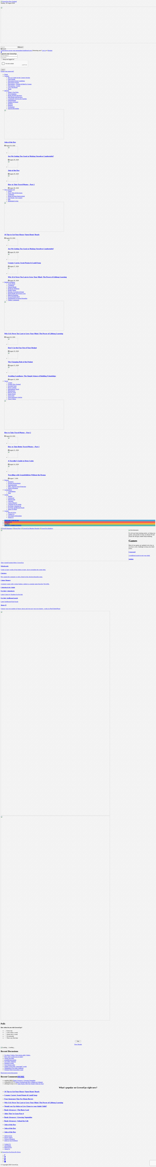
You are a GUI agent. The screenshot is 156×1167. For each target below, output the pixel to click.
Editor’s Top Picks (13, 92)
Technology (11, 107)
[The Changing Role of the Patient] (13, 358)
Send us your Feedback (11, 1140)
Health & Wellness (9, 282)
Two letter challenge (10, 1061)
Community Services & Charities (17, 99)
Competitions (8, 490)
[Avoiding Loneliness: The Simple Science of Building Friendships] (13, 372)
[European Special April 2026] (65, 560)
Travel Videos (12, 399)
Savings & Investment (14, 483)
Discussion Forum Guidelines (16, 81)
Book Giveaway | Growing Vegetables (24, 1080)
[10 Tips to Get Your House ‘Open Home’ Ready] (34, 231)
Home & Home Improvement (16, 196)
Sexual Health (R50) (14, 297)
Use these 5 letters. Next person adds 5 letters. (17, 1055)
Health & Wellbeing (13, 288)
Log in (44, 50)
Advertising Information (15, 516)
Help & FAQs (12, 512)
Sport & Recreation (13, 108)
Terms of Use (8, 1135)
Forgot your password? (7, 71)
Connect (6, 76)
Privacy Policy (8, 1137)
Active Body (11, 284)
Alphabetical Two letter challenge (13, 1068)
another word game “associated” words (15, 1066)
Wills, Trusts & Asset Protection (17, 486)
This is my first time (12, 1038)
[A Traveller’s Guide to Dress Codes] (13, 457)
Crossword (11, 498)
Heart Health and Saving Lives (17, 293)
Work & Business (13, 488)
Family (10, 191)
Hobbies (10, 103)
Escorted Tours (12, 386)
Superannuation (12, 485)
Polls (9, 493)
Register (50, 50)
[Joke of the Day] (34, 138)
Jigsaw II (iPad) (12, 509)
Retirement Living (13, 201)
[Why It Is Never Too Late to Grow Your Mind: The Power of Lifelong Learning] (13, 273)
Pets (9, 199)
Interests (6, 90)
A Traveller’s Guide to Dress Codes (21, 461)
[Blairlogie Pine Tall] (55, 815)
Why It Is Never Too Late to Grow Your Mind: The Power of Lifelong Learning (37, 277)
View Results (78, 1044)
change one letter (9, 1058)
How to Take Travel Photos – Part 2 (21, 184)
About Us (11, 517)
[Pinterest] (5, 1158)
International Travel (13, 389)
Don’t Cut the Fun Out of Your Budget (22, 348)
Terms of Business (9, 1139)
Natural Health (12, 287)
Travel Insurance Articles (15, 397)
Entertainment (12, 100)
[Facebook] (4, 1155)
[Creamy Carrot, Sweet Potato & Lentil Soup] (13, 259)
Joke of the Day (10, 142)
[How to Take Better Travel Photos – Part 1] (13, 443)
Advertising (7, 1146)
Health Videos (12, 290)
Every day (9, 1031)
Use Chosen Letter (9, 1065)
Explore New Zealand (14, 384)
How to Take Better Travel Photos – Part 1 (23, 447)
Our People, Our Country (15, 198)
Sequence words (9, 1063)
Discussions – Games (14, 86)
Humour (10, 105)
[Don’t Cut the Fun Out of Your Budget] (13, 344)
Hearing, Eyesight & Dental (16, 292)
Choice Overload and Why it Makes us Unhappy (29, 1082)
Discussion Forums (13, 82)
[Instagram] (5, 1160)
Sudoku (10, 496)
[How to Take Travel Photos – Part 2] (13, 181)
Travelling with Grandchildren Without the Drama (27, 475)
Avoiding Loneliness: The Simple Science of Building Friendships (32, 376)
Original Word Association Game (13, 1070)
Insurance (10, 481)
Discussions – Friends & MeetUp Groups (20, 84)
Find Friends (11, 79)
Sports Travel (12, 394)
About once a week (12, 1034)
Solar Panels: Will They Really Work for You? (31, 1084)
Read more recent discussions (9, 1073)
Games (6, 494)
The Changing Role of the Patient (20, 362)
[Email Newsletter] (5, 1161)
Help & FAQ (8, 1147)
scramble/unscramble (10, 1060)
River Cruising (12, 387)
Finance (6, 480)
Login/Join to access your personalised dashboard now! (17, 50)
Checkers (10, 501)
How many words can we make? (13, 1057)
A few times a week (12, 1032)
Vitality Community (13, 300)
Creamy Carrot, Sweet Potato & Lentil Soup (24, 263)
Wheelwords (11, 499)
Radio (9, 89)
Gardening (11, 194)
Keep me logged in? (8, 59)
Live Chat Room (13, 87)
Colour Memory (12, 503)
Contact (6, 511)
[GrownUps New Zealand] (9, 1)
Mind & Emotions (13, 295)
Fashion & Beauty (13, 102)
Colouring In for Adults (14, 504)
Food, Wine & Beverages (15, 193)
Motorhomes (11, 391)
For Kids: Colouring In (14, 506)
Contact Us (11, 514)
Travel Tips (11, 395)
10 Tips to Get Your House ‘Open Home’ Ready (22, 235)
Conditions (11, 285)
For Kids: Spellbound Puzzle (16, 507)
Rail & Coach (12, 392)
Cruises (10, 382)
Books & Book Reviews (15, 95)
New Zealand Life (9, 189)
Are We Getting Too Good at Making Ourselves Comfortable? (31, 156)
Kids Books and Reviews (15, 97)
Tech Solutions (12, 94)
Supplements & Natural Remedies (17, 298)
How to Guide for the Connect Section (19, 77)
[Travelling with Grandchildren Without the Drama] (13, 471)
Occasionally (10, 1036)
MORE (21, 1076)
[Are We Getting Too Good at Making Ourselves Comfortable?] (13, 153)
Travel (6, 381)
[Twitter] (5, 1157)
